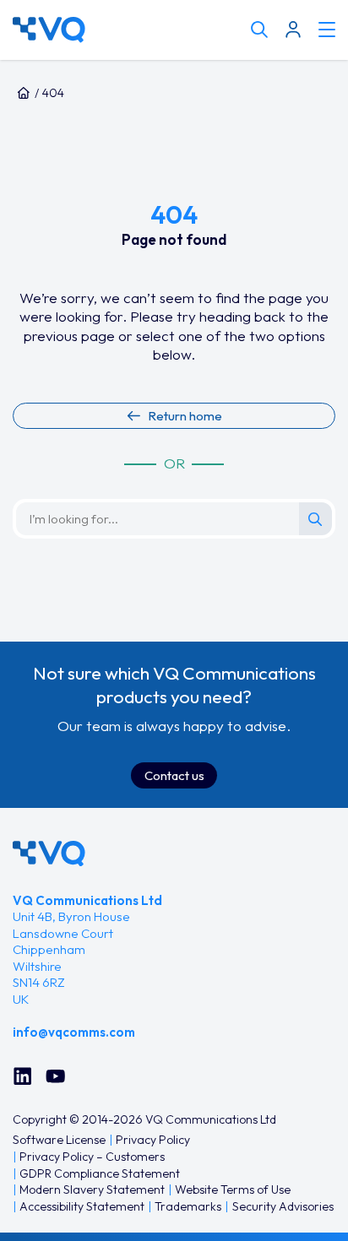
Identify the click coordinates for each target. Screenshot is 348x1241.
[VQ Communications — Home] (127, 30)
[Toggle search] (259, 29)
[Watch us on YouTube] (55, 1076)
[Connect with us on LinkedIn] (22, 1076)
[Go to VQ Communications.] (23, 92)
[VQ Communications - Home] (49, 854)
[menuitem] (59, 1140)
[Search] (315, 518)
